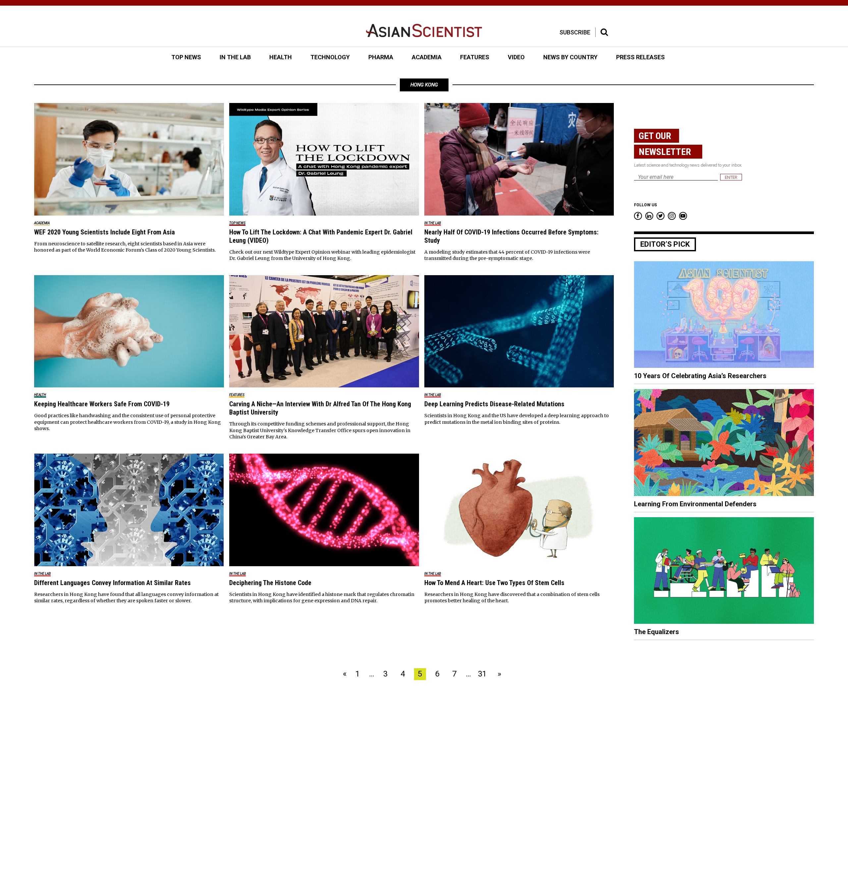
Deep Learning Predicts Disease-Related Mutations (494, 404)
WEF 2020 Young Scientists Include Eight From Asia (104, 232)
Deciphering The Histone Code (270, 583)
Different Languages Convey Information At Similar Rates (112, 583)
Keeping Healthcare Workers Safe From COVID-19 (102, 404)
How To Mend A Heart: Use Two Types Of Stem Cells (494, 583)
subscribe (574, 32)
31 (482, 673)
